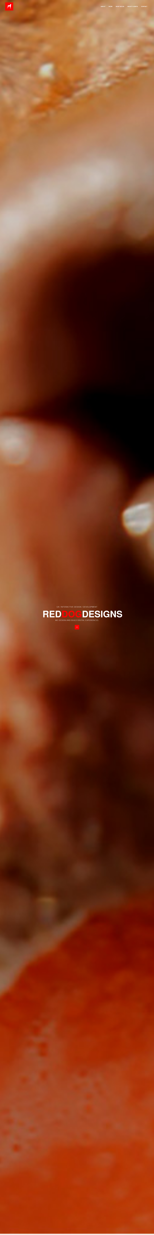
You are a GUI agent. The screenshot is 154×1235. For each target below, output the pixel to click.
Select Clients (132, 6)
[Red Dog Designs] (9, 6)
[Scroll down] (77, 627)
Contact (144, 6)
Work (111, 6)
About (103, 6)
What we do (120, 6)
